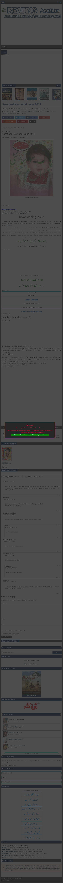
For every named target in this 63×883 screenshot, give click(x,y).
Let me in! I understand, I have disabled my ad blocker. (30, 435)
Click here (18, 432)
